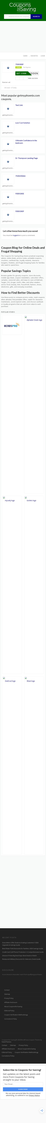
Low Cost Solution (22, 123)
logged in (16, 235)
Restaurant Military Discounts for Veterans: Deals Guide (21, 959)
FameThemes (6, 1042)
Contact (7, 990)
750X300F (19, 64)
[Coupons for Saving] (23, 7)
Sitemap (7, 994)
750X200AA (20, 176)
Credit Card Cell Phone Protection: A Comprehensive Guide (23, 952)
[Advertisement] (23, 36)
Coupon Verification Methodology (16, 1015)
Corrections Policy (10, 1019)
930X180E (19, 193)
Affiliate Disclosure (10, 1002)
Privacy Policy (8, 998)
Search (36, 16)
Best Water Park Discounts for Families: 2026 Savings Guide (22, 949)
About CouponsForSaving (13, 1007)
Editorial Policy (9, 1011)
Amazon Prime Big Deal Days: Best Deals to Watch (19, 956)
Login (43, 56)
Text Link (19, 105)
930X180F (19, 211)
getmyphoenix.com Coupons (8, 115)
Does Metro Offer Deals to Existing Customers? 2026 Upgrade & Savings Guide (20, 944)
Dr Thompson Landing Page (26, 158)
